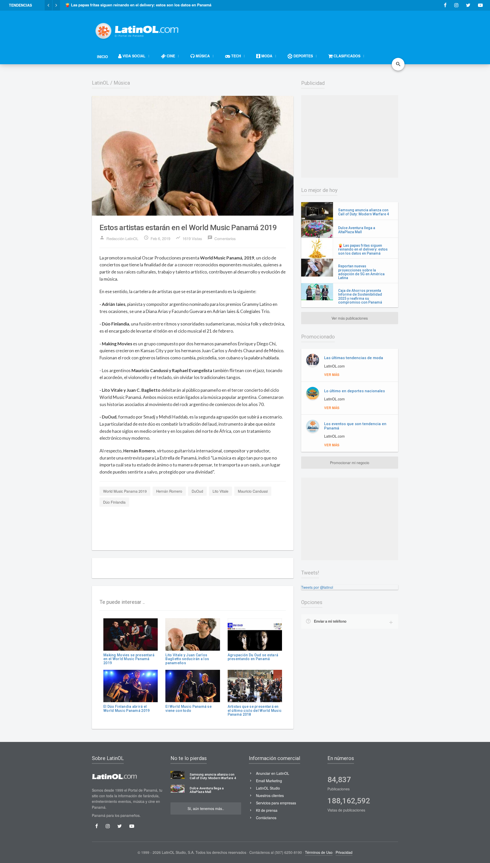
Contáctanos (266, 817)
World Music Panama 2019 (125, 491)
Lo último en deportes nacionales (354, 391)
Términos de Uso (319, 852)
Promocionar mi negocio (349, 462)
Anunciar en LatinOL (272, 773)
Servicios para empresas (276, 802)
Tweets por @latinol (317, 587)
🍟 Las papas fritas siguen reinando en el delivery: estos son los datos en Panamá (363, 249)
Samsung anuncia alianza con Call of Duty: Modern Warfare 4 (363, 212)
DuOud (197, 491)
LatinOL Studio (268, 788)
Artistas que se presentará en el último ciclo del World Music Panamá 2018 (255, 710)
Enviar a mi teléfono (330, 621)
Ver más (331, 374)
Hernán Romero (169, 491)
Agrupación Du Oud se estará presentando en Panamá (253, 657)
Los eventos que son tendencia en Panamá (355, 426)
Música (122, 83)
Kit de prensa (266, 810)
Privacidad (344, 852)
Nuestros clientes (270, 795)
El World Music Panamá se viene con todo (188, 708)
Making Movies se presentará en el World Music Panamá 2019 (129, 659)
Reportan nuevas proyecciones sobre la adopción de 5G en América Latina (361, 272)
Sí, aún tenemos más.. (206, 808)
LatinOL (100, 83)
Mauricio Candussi (253, 491)
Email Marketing (269, 780)
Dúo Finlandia (114, 502)
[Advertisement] (305, 28)
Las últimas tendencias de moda (353, 358)
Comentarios (221, 238)
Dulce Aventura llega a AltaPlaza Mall (356, 230)
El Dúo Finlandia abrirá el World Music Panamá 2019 (126, 708)
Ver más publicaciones (350, 318)
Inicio (102, 56)
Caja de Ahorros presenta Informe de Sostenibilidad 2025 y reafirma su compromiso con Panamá (360, 296)
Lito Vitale (220, 491)
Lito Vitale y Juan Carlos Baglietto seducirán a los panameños (187, 659)
